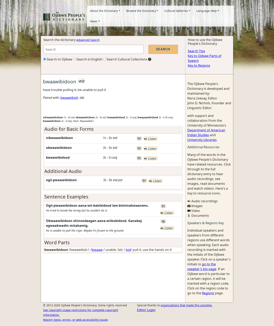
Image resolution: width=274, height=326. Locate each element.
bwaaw (97, 249)
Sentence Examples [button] (66, 196)
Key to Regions (199, 65)
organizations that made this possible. (186, 305)
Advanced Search (88, 40)
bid (128, 249)
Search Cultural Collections (126, 59)
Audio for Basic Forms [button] (69, 129)
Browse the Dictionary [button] (141, 11)
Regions (208, 293)
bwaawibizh (69, 97)
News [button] (93, 21)
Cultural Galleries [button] (176, 11)
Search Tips (196, 51)
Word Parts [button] (57, 242)
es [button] (139, 138)
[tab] (113, 129)
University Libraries (202, 140)
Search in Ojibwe (59, 59)
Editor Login (146, 310)
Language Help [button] (206, 11)
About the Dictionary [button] (104, 11)
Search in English (89, 59)
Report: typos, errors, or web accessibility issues (75, 320)
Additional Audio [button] (63, 171)
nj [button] (163, 221)
